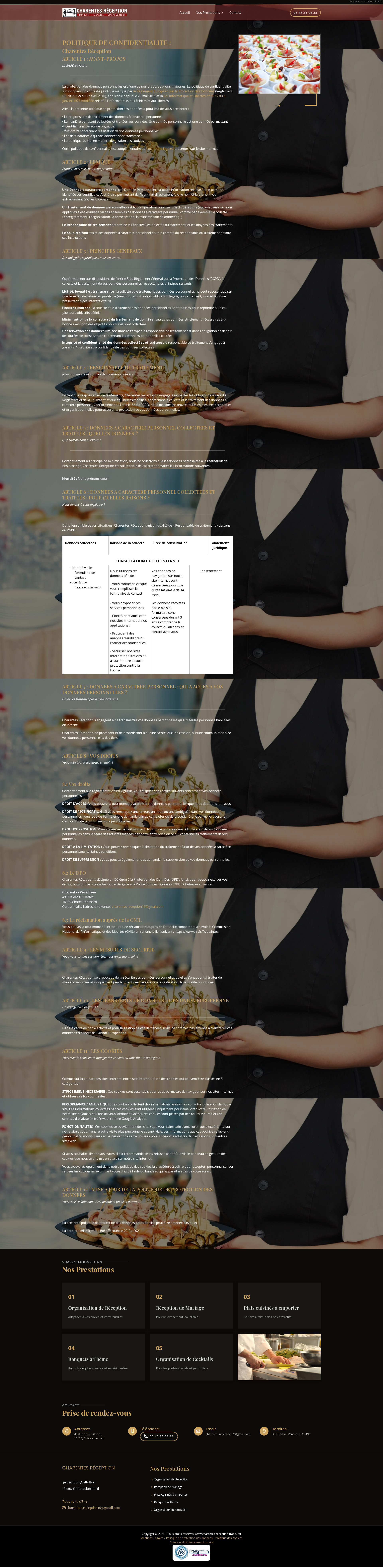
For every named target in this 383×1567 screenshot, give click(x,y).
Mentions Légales (151, 1538)
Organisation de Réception (171, 1479)
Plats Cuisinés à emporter (170, 1494)
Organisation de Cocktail (170, 1509)
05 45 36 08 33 (305, 13)
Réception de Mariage (168, 1487)
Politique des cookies (229, 1538)
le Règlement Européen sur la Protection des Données (173, 91)
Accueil (185, 12)
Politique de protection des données (189, 1538)
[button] (276, 106)
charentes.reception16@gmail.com (137, 906)
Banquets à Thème (166, 1502)
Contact (235, 12)
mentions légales (161, 148)
